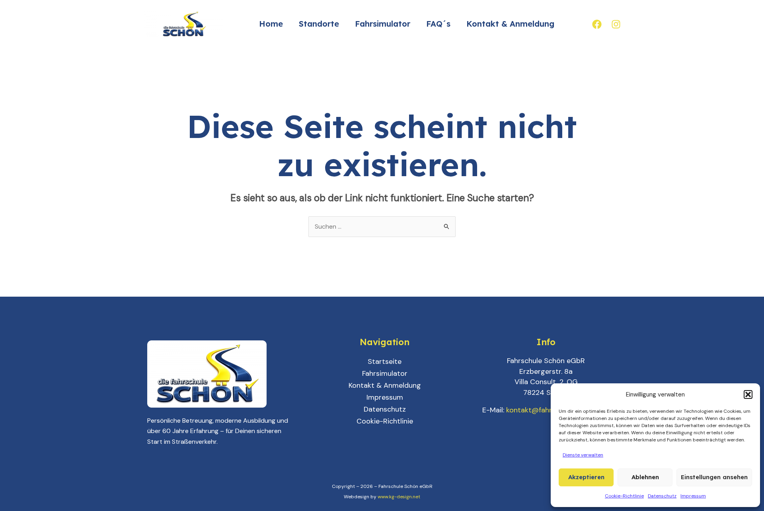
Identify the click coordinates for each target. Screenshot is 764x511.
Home (271, 24)
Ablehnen (645, 477)
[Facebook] (597, 24)
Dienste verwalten (583, 455)
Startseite (384, 361)
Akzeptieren (586, 477)
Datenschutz (662, 496)
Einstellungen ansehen (714, 477)
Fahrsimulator (382, 24)
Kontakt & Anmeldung (510, 24)
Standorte (319, 24)
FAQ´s (438, 24)
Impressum (693, 496)
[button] (748, 394)
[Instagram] (616, 24)
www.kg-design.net (399, 497)
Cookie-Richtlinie (624, 496)
